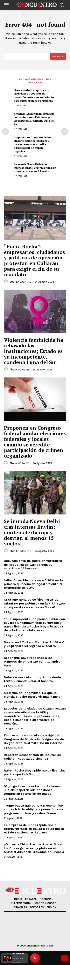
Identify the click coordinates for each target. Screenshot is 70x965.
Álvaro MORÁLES (19, 369)
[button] (14, 958)
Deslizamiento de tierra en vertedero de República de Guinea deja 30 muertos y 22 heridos (33, 564)
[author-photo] (6, 281)
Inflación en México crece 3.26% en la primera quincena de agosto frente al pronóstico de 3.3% (33, 583)
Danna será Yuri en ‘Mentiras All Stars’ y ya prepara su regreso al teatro (34, 644)
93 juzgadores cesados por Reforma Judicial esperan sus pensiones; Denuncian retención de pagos (32, 789)
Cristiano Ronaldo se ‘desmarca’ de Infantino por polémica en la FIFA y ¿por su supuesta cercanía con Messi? (35, 603)
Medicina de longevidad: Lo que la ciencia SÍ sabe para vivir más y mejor (33, 694)
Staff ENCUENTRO (21, 281)
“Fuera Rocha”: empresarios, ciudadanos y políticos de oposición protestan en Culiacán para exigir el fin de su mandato (34, 95)
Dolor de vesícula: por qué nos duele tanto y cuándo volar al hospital (32, 679)
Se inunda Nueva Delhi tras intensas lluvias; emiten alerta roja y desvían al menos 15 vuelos (35, 167)
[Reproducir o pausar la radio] (35, 958)
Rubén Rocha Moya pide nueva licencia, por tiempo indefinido (34, 772)
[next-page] (64, 131)
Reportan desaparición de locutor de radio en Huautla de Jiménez (32, 756)
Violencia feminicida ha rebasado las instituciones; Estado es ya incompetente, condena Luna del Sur (34, 119)
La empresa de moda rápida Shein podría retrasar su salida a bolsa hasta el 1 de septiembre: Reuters (34, 828)
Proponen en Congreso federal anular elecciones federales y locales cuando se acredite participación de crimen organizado (33, 144)
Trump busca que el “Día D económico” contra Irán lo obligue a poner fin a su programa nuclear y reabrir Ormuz (34, 809)
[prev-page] (5, 131)
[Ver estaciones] (64, 958)
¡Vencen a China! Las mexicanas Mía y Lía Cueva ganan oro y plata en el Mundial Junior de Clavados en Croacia (34, 848)
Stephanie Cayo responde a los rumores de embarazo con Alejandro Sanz (32, 661)
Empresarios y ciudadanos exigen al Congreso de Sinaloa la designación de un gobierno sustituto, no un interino (34, 739)
